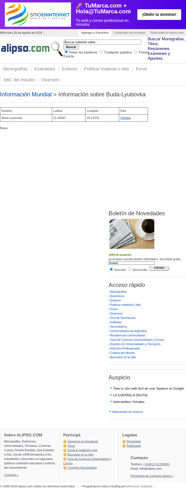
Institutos (116, 322)
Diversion (116, 313)
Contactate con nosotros (130, 32)
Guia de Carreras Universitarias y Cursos (137, 339)
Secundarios (118, 326)
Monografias (118, 291)
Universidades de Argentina (128, 331)
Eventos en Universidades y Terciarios (135, 344)
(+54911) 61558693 (156, 464)
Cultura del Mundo (122, 353)
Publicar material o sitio (106, 69)
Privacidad (134, 441)
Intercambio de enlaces (127, 412)
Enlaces (69, 69)
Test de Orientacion (123, 318)
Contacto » (11, 475)
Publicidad (134, 446)
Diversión (50, 79)
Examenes (44, 69)
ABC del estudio (19, 79)
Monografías (15, 69)
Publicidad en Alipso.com (167, 32)
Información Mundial (26, 94)
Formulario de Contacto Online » (152, 476)
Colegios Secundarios (82, 467)
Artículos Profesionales (125, 348)
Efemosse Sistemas (139, 486)
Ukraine (125, 118)
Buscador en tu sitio (123, 357)
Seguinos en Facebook (83, 441)
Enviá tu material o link (82, 450)
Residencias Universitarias (128, 335)
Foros (141, 69)
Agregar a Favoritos (95, 32)
